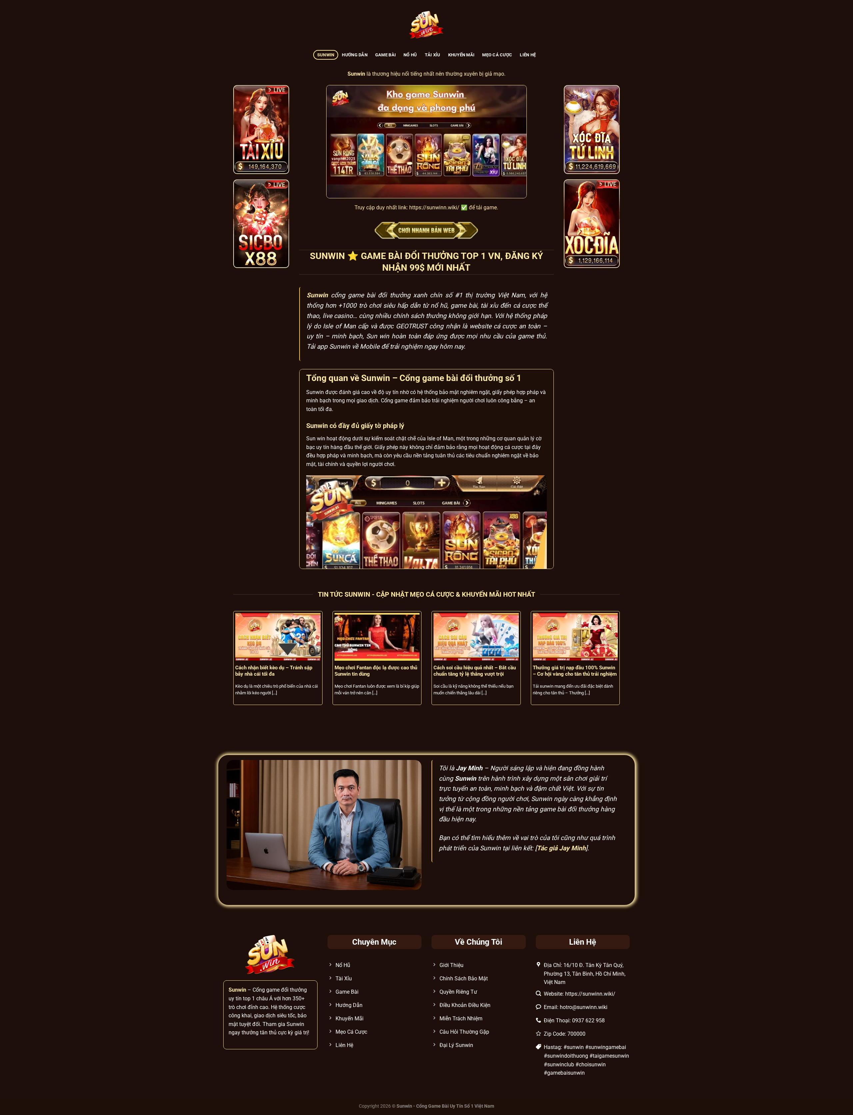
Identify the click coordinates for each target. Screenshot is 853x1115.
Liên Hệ (528, 54)
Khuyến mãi (461, 54)
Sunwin (326, 54)
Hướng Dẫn (354, 54)
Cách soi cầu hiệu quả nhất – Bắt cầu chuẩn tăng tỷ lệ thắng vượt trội (474, 671)
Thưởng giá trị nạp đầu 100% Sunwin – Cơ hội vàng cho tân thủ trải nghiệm (575, 671)
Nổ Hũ (410, 54)
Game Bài (385, 54)
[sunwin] (426, 25)
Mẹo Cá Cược (497, 54)
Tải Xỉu (432, 54)
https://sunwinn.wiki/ (434, 207)
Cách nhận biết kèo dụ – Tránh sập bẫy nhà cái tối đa (273, 671)
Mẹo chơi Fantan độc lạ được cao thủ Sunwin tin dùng (376, 671)
